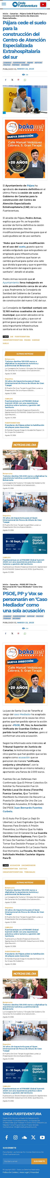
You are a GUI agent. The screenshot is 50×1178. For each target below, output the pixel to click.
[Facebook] (5, 80)
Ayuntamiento (11, 282)
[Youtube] (42, 1138)
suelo (22, 246)
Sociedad (25, 65)
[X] (12, 80)
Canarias (14, 14)
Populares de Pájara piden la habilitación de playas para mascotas (24, 426)
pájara (27, 340)
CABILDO (9, 399)
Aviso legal (24, 1172)
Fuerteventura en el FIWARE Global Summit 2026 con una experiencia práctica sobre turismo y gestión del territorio (22, 404)
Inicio (5, 14)
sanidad (36, 340)
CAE (11, 337)
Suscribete (39, 1161)
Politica (6, 65)
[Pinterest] (18, 80)
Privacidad (34, 1172)
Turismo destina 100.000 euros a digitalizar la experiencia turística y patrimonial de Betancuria (21, 363)
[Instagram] (15, 1138)
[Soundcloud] (24, 1138)
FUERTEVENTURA (19, 63)
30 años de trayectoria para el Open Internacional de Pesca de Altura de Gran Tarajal (24, 383)
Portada (15, 65)
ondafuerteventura (13, 340)
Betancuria (9, 359)
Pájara (30, 63)
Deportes (9, 379)
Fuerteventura (22, 337)
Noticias (38, 63)
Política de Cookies (10, 1172)
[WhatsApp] (25, 80)
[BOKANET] (25, 149)
